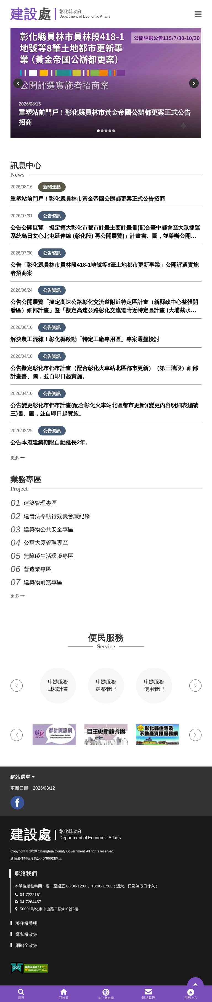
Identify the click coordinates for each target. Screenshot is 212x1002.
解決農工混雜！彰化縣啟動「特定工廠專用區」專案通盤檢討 (85, 339)
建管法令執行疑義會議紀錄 (57, 516)
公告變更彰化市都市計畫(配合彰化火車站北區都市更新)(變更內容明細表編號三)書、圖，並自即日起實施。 (104, 409)
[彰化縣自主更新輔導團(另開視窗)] (106, 734)
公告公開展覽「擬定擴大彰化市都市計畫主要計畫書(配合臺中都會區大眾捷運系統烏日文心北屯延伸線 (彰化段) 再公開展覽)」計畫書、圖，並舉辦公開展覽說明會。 (105, 232)
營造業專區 (37, 569)
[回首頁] (63, 993)
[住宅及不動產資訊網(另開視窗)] (157, 734)
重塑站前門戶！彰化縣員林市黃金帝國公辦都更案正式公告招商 (87, 199)
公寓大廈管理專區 (46, 543)
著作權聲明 (26, 923)
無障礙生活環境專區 (48, 556)
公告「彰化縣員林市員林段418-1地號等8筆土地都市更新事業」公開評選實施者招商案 (104, 269)
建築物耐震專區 (43, 582)
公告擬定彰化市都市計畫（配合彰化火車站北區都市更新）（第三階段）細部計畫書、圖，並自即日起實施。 (104, 372)
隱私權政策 (26, 934)
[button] (198, 14)
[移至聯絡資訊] (148, 993)
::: (12, 819)
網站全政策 (26, 945)
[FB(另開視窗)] (17, 802)
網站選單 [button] (21, 777)
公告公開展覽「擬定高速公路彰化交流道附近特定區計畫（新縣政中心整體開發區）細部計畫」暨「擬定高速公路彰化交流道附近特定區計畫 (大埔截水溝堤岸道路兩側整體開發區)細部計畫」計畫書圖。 (104, 306)
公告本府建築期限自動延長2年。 (50, 442)
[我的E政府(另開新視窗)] (16, 968)
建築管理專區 (40, 503)
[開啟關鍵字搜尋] (21, 993)
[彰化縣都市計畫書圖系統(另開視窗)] (54, 734)
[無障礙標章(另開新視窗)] (36, 967)
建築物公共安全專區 (48, 529)
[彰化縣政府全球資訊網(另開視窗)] (105, 993)
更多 (15, 457)
